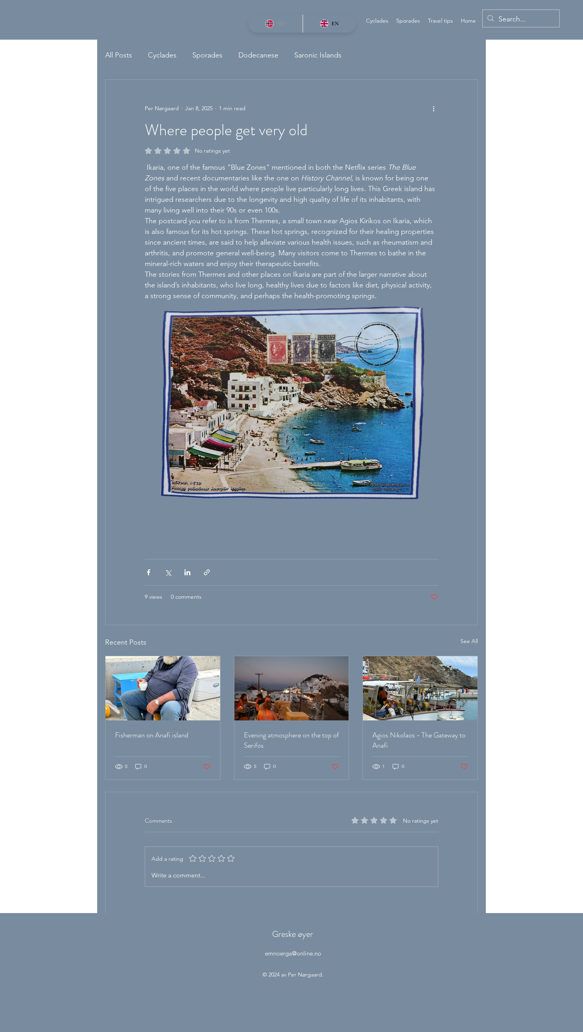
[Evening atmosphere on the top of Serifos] (291, 688)
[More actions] (433, 108)
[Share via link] (207, 572)
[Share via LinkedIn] (187, 572)
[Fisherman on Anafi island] (162, 688)
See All (469, 641)
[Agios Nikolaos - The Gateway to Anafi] (420, 688)
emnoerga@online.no (293, 953)
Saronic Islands (317, 55)
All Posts (118, 55)
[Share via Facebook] (148, 572)
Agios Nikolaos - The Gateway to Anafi (419, 740)
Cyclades (162, 55)
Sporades (207, 55)
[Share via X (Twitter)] (168, 572)
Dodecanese (258, 55)
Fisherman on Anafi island (151, 735)
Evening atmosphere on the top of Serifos (291, 740)
